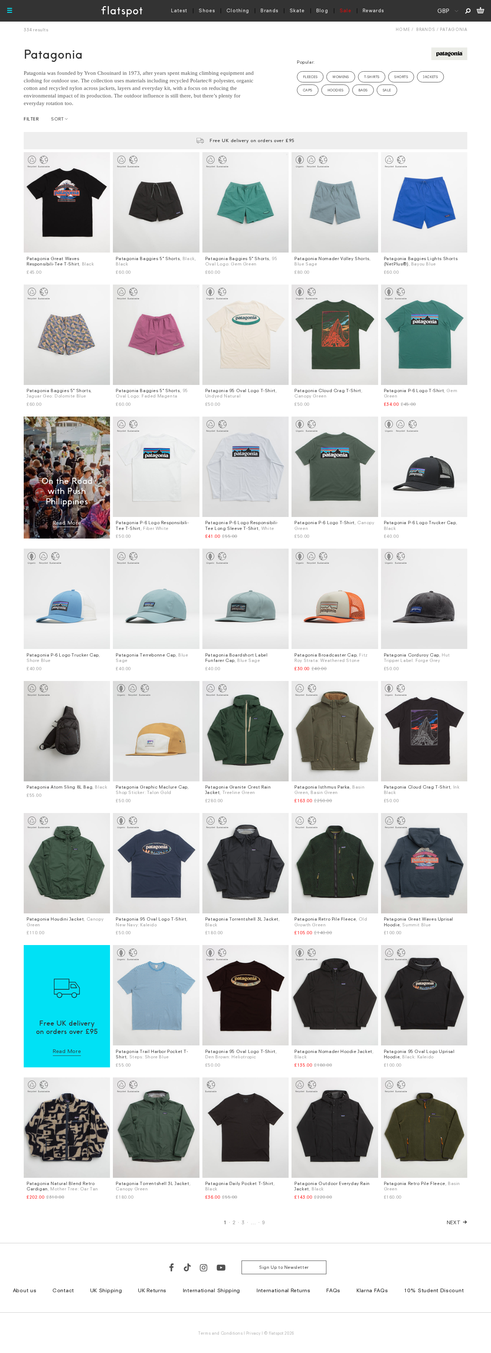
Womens (340, 77)
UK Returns (152, 1290)
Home (403, 29)
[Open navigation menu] (9, 11)
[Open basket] (480, 11)
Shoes (207, 10)
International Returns (283, 1290)
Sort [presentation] (57, 119)
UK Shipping (106, 1290)
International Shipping (211, 1290)
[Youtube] (221, 1267)
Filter (31, 119)
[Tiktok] (187, 1267)
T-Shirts (372, 77)
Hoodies (335, 90)
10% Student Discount (434, 1290)
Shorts (401, 77)
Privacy (253, 1333)
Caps (307, 90)
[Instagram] (204, 1267)
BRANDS (425, 29)
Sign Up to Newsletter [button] (284, 1267)
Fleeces (310, 77)
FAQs (333, 1290)
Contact (63, 1290)
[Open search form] (467, 11)
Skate (297, 10)
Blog (322, 10)
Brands (269, 10)
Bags (363, 90)
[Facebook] (172, 1267)
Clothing (237, 10)
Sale (345, 10)
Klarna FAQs (372, 1290)
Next (454, 1222)
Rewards (373, 10)
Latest (179, 10)
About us (25, 1290)
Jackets (430, 77)
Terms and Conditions (220, 1333)
